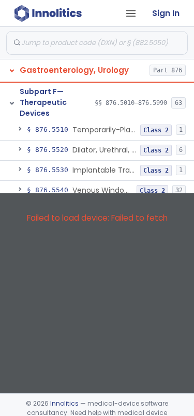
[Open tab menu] (131, 13)
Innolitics (64, 403)
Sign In (166, 13)
